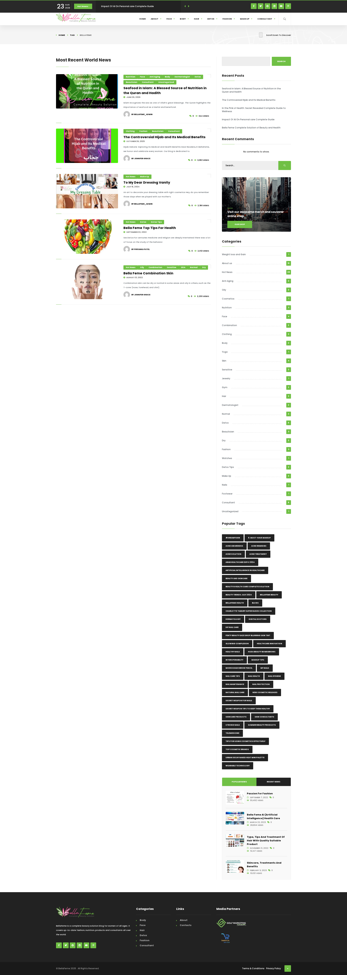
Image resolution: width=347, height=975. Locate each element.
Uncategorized (166, 82)
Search (281, 61)
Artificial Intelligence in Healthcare (245, 570)
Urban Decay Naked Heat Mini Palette (245, 757)
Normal (194, 267)
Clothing (130, 131)
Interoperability (234, 660)
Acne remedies (258, 546)
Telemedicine (232, 733)
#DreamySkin (233, 537)
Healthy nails (233, 651)
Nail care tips (233, 676)
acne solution (233, 554)
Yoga (225, 351)
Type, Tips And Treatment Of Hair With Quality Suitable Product (266, 840)
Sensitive (171, 267)
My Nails (264, 668)
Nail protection (261, 684)
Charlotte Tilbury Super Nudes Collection (249, 611)
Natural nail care (235, 692)
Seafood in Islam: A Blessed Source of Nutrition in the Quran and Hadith (251, 90)
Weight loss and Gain (234, 254)
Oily (142, 267)
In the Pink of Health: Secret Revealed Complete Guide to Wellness (254, 110)
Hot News (130, 176)
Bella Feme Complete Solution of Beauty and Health (130, 6)
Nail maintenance (235, 684)
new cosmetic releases (264, 692)
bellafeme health (235, 603)
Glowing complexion (237, 643)
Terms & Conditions (253, 968)
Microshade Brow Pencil (239, 668)
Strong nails (233, 725)
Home (142, 18)
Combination (155, 267)
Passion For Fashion (260, 793)
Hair (196, 18)
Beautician (131, 82)
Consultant (264, 18)
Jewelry (226, 378)
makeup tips (257, 660)
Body (183, 18)
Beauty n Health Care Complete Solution (247, 586)
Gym (224, 387)
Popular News (239, 781)
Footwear (227, 493)
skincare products (236, 716)
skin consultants (264, 716)
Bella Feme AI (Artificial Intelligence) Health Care (263, 816)
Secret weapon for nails (239, 700)
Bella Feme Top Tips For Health (149, 228)
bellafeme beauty (269, 594)
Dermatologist (182, 76)
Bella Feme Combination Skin (148, 273)
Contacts (185, 925)
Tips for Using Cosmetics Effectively (245, 741)
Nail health (254, 676)
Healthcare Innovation (269, 643)
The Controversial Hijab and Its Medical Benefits (164, 137)
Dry (204, 267)
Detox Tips (156, 222)
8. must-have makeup (259, 537)
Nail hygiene (274, 676)
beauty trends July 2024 (239, 594)
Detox (210, 18)
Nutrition (130, 76)
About (154, 18)
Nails (224, 484)
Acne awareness (234, 546)
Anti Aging (155, 76)
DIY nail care (232, 627)
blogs (255, 603)
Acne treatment (258, 554)
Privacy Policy (273, 968)
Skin (183, 267)
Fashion (227, 18)
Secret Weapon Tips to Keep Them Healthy (248, 708)
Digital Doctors (258, 619)
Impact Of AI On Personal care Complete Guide (248, 119)
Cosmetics (228, 298)
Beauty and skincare (236, 578)
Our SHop (240, 224)
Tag (72, 35)
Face (169, 18)
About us (227, 263)
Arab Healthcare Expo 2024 (240, 562)
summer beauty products (262, 725)
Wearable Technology (238, 765)
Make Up (244, 18)
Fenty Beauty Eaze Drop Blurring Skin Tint (248, 635)
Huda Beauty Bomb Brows (261, 651)
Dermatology (233, 619)
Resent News (273, 781)
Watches (227, 458)
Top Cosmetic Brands (237, 749)
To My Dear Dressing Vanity (146, 182)
